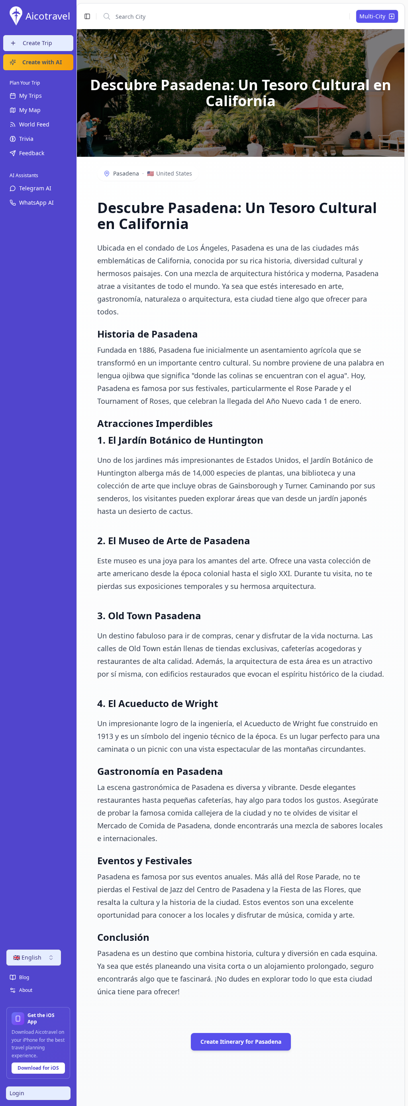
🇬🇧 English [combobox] (27, 957)
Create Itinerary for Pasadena (240, 1041)
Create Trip (37, 43)
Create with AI (42, 62)
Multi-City (372, 16)
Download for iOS (38, 1068)
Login (17, 1093)
